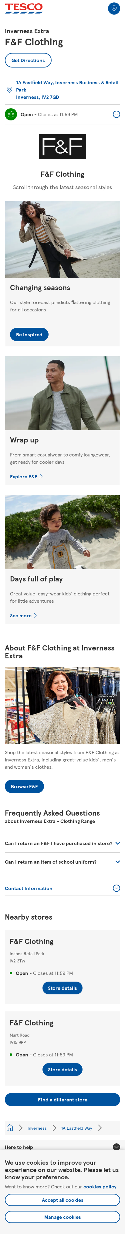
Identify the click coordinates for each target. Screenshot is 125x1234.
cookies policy (100, 1186)
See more (21, 615)
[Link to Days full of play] (62, 533)
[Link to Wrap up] (62, 394)
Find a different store (62, 1099)
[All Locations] (9, 1128)
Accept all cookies (62, 1199)
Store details (62, 987)
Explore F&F (23, 476)
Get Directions (28, 58)
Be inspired (29, 334)
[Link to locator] (114, 8)
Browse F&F (24, 786)
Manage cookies (62, 1216)
